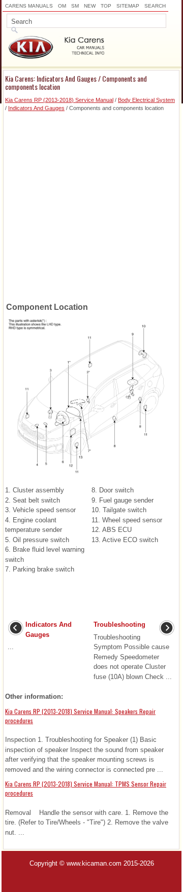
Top (106, 6)
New (90, 6)
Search (155, 6)
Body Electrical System (146, 100)
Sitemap (127, 6)
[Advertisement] (91, 204)
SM (75, 6)
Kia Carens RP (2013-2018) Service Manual (59, 100)
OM (62, 6)
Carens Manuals (29, 6)
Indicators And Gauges (36, 108)
